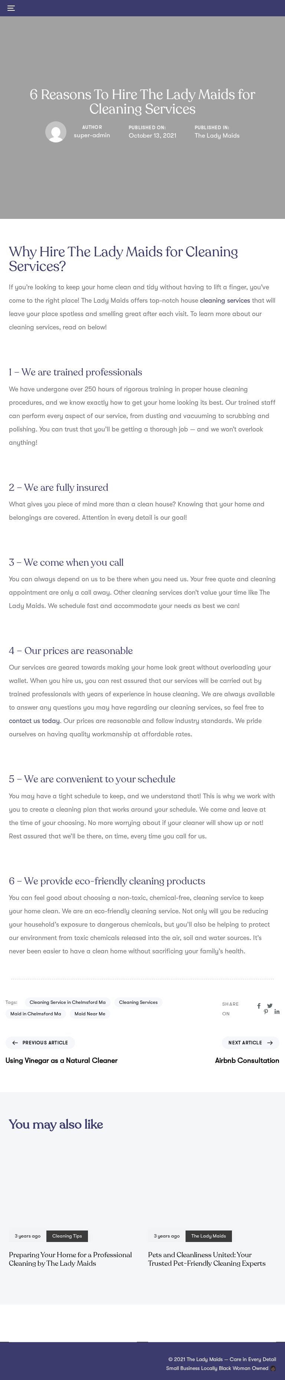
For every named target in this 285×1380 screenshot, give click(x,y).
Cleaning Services (138, 1002)
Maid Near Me (90, 1013)
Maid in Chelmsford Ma (35, 1013)
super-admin (92, 135)
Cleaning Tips (67, 1236)
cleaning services (225, 300)
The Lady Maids (217, 135)
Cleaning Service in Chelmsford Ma (68, 1002)
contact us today (34, 720)
